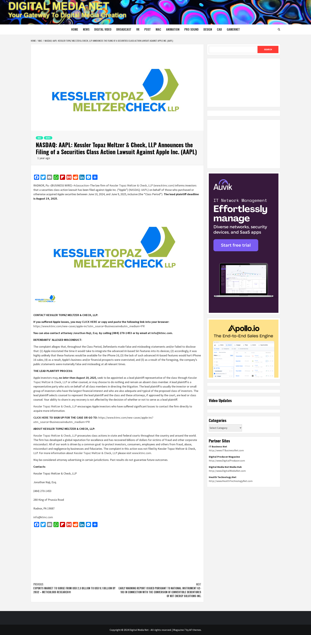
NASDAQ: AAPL (139, 190)
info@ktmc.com (43, 517)
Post (147, 29)
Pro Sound (191, 29)
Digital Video (102, 29)
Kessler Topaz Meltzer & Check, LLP (131, 185)
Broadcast (123, 29)
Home (74, 29)
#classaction (81, 185)
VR (137, 29)
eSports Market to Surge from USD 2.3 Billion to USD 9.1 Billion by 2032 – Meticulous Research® (74, 588)
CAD (219, 29)
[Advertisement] (117, 553)
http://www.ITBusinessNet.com (226, 450)
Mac (158, 29)
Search (268, 49)
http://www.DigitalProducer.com (227, 460)
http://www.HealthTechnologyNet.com (231, 481)
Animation (172, 29)
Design (207, 29)
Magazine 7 (179, 629)
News (86, 29)
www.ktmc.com (163, 185)
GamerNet (233, 29)
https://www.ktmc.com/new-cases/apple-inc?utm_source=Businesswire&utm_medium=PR (89, 326)
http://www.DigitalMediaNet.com (227, 470)
